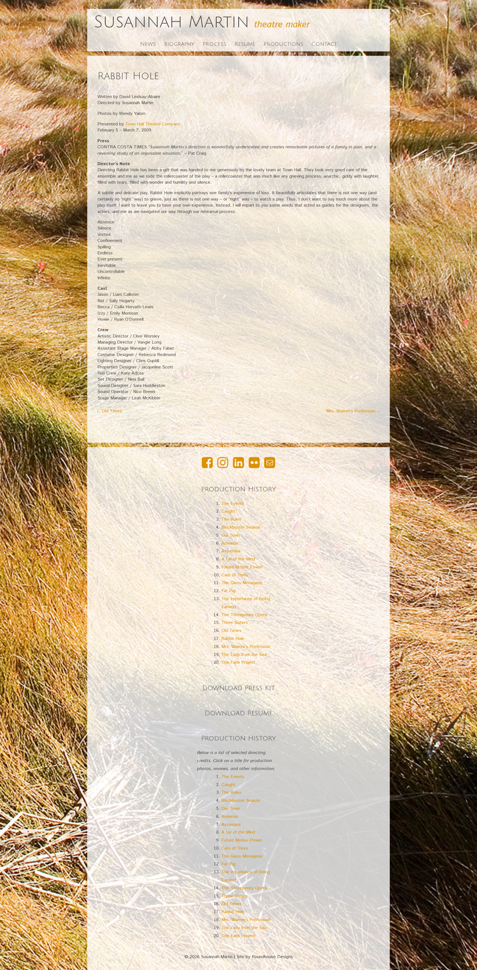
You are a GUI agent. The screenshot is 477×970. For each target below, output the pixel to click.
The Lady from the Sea (244, 655)
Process (214, 44)
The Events (232, 503)
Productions (283, 44)
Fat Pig (228, 591)
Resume (244, 44)
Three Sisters (234, 623)
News (148, 44)
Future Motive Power (241, 567)
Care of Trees (234, 575)
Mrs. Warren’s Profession (245, 647)
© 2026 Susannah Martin (208, 957)
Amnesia (229, 543)
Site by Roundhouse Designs (265, 957)
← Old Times (109, 411)
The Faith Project (238, 662)
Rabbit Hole (232, 639)
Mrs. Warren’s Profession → (353, 411)
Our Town (230, 535)
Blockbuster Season (240, 527)
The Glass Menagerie (242, 583)
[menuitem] (207, 464)
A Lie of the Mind (238, 559)
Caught (228, 511)
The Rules (231, 519)
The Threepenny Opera (244, 615)
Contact (324, 44)
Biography (179, 44)
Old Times (231, 631)
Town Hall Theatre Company (152, 124)
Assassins (231, 551)
